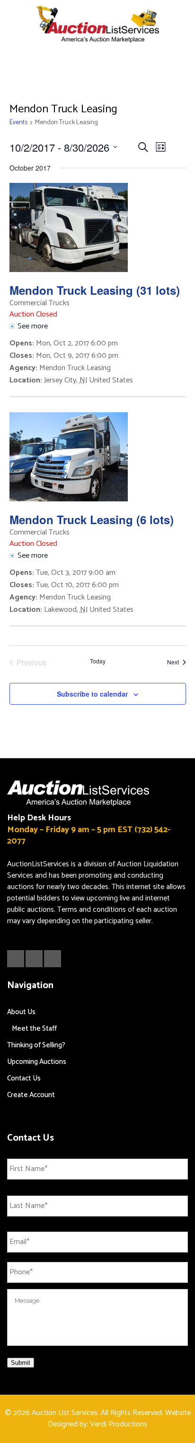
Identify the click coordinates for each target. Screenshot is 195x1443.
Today (98, 661)
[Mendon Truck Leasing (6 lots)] (97, 456)
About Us (21, 1012)
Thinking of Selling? (36, 1045)
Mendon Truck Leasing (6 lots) (91, 519)
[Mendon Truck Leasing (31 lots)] (97, 227)
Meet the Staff (34, 1029)
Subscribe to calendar (92, 694)
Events (18, 123)
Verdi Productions (118, 1424)
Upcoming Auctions (36, 1062)
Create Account (31, 1095)
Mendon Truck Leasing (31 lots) (94, 290)
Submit (20, 1362)
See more (33, 326)
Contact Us (24, 1078)
